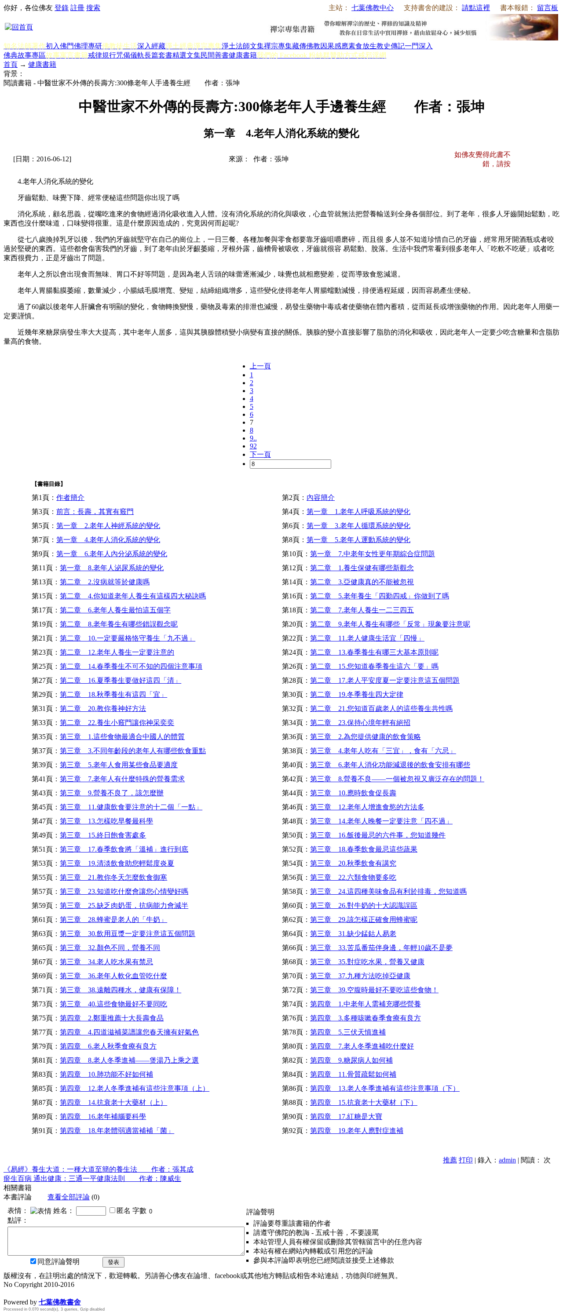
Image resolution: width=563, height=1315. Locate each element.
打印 (466, 1160)
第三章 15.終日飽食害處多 (103, 835)
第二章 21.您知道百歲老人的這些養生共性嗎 (381, 708)
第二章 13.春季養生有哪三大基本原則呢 (374, 652)
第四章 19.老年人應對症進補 (356, 1130)
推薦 (450, 1160)
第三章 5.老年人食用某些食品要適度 (119, 765)
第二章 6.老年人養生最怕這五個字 (115, 610)
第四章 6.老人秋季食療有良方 (108, 1046)
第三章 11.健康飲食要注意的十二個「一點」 (131, 807)
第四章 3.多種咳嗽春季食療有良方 (365, 1018)
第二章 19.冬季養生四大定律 (356, 694)
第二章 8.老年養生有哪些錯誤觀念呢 (119, 624)
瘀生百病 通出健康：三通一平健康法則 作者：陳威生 (92, 1178)
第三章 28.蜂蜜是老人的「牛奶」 (113, 919)
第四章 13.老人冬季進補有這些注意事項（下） (385, 1088)
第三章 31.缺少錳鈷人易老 (353, 933)
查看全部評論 (69, 1197)
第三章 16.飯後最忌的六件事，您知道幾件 (378, 835)
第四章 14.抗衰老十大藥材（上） (113, 1102)
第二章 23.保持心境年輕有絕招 (360, 722)
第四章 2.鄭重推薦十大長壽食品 (112, 1018)
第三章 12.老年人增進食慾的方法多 (367, 807)
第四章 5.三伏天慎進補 (348, 1032)
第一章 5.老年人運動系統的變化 (358, 539)
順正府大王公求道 (47, 1293)
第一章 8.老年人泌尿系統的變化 (112, 568)
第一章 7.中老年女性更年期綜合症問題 (372, 553)
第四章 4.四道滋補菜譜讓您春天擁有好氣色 (129, 1032)
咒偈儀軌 (130, 55)
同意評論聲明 (58, 1261)
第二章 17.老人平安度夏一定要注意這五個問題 (385, 680)
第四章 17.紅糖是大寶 (346, 1116)
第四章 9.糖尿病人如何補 (351, 1060)
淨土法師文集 (243, 46)
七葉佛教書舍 (60, 1302)
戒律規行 (102, 55)
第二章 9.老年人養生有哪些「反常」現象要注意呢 (390, 624)
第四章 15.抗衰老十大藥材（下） (363, 1102)
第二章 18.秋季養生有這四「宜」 (113, 694)
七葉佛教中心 (372, 7)
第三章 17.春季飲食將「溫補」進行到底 (124, 849)
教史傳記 (391, 46)
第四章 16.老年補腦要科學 (103, 1116)
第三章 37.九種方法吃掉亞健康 (360, 976)
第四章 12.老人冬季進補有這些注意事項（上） (134, 1088)
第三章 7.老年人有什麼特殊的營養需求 (122, 779)
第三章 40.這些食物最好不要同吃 (113, 1004)
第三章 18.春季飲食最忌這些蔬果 (363, 849)
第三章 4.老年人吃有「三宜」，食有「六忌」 (383, 750)
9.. (253, 438)
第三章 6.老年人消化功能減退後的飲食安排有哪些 (390, 765)
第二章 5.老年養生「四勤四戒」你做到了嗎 (379, 596)
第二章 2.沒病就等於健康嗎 (105, 582)
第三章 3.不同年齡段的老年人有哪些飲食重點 (133, 750)
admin (507, 1160)
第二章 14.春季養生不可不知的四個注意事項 (131, 666)
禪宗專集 (278, 46)
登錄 (62, 7)
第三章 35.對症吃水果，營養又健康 (367, 961)
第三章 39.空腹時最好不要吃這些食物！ (374, 990)
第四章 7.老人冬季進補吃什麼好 (362, 1046)
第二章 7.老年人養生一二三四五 (362, 610)
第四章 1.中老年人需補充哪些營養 (365, 1004)
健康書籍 (243, 55)
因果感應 (334, 46)
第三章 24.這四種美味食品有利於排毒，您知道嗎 (388, 891)
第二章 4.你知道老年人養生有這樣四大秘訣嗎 (133, 596)
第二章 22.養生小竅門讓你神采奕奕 (117, 722)
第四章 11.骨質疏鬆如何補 (353, 1074)
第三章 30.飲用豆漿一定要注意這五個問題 (127, 933)
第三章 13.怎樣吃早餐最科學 (106, 821)
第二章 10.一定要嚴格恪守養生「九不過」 (127, 638)
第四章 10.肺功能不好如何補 (106, 1074)
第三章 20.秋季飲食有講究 (353, 863)
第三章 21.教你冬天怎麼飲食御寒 (113, 877)
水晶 (11, 1293)
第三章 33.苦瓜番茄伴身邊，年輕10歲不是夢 (381, 947)
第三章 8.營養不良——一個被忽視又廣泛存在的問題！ (397, 779)
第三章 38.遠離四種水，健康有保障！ (120, 990)
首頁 (11, 64)
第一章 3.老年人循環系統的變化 (358, 525)
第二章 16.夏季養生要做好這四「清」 (120, 680)
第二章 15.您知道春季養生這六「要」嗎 (374, 666)
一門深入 (419, 46)
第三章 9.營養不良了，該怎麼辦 (112, 793)
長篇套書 (158, 55)
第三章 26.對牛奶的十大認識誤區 (363, 905)
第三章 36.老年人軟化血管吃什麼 (113, 976)
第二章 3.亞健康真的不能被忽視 (362, 582)
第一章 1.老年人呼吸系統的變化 (358, 511)
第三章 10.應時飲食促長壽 (353, 793)
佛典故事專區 (25, 55)
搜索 (93, 7)
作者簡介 (70, 497)
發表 (113, 1262)
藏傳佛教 (306, 46)
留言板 (547, 7)
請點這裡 (476, 7)
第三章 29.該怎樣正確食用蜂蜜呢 (363, 919)
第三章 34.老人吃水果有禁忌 (106, 961)
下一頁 (260, 454)
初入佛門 (60, 46)
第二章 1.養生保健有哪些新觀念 (362, 568)
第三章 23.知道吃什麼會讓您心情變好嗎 (124, 891)
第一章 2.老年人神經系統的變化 (108, 525)
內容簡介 (321, 497)
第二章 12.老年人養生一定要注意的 (117, 652)
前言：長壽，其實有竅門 (95, 511)
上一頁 (260, 366)
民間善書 (215, 55)
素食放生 (362, 46)
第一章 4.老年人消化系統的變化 (108, 539)
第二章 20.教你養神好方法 (103, 708)
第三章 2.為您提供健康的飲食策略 (365, 736)
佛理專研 (88, 46)
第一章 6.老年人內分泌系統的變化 (111, 553)
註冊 (77, 7)
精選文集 (186, 55)
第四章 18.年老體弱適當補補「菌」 (117, 1130)
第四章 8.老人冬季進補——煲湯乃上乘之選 (129, 1060)
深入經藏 (151, 46)
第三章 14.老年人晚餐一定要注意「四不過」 (381, 821)
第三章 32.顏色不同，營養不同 (110, 947)
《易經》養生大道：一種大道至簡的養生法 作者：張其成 (99, 1169)
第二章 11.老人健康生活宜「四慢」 (367, 638)
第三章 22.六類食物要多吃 (353, 877)
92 (253, 446)
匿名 (124, 1210)
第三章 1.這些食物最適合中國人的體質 (122, 736)
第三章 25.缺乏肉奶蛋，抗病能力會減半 (124, 905)
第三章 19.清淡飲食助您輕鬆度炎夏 (117, 863)
